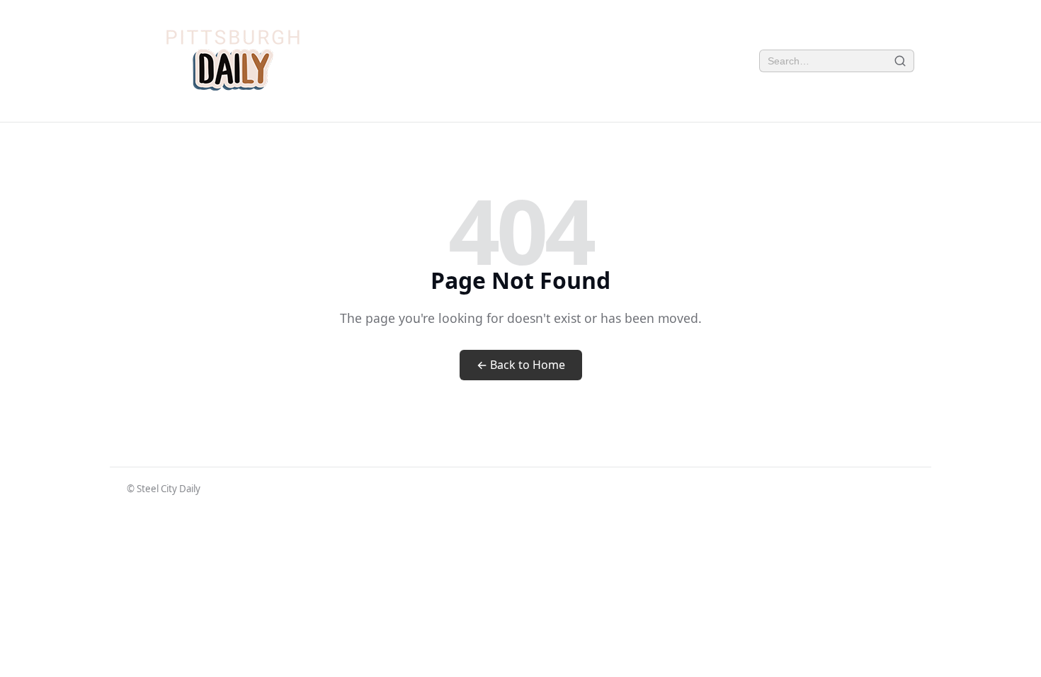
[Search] (900, 61)
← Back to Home (521, 364)
